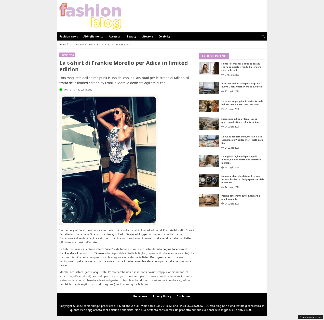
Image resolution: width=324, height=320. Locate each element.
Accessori (115, 36)
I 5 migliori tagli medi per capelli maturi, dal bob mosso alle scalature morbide (241, 159)
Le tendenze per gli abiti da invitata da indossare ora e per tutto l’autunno (242, 103)
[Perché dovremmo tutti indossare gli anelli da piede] (209, 200)
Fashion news (68, 36)
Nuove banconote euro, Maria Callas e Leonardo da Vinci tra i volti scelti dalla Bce (242, 140)
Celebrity (164, 36)
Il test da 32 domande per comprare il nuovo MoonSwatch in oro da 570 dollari (242, 85)
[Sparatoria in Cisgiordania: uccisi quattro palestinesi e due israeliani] (209, 123)
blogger (142, 234)
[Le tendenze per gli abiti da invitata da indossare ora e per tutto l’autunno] (209, 106)
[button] (263, 36)
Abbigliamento (93, 36)
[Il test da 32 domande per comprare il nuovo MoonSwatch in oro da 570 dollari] (209, 88)
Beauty (131, 36)
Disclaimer (184, 296)
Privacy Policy (162, 296)
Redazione (140, 296)
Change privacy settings (311, 317)
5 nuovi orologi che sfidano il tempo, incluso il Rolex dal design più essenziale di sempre (242, 179)
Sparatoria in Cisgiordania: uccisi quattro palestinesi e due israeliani (240, 120)
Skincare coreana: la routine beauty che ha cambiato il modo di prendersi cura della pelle (241, 67)
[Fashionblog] (90, 16)
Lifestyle (147, 36)
